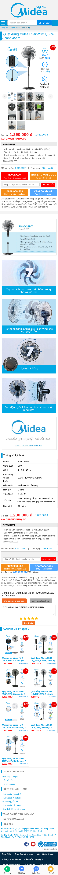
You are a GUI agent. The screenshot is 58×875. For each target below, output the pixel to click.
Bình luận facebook (41, 601)
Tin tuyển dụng (9, 784)
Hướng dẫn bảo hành (12, 805)
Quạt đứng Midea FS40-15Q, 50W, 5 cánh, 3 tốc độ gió (43, 661)
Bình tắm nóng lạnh (24, 854)
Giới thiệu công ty (10, 776)
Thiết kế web (46, 849)
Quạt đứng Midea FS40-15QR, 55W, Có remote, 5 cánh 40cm (13, 694)
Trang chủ (4, 28)
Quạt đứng (25, 28)
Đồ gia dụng (29, 864)
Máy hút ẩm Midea (45, 854)
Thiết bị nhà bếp (46, 864)
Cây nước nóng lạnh (33, 859)
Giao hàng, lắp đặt (10, 801)
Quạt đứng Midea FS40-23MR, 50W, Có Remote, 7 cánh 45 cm (14, 761)
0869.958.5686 (20, 572)
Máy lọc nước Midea (11, 859)
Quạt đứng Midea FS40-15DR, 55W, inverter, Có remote (41, 727)
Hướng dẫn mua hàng (12, 798)
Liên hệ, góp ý (9, 780)
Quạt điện (15, 28)
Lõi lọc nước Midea (11, 864)
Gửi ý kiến (28, 623)
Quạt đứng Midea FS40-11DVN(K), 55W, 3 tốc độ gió (42, 694)
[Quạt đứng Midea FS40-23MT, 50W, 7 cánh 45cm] (12, 96)
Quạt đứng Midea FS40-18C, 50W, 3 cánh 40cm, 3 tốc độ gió (14, 727)
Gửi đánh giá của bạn (14, 601)
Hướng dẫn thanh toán (12, 794)
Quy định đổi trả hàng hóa (14, 809)
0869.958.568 (18, 819)
